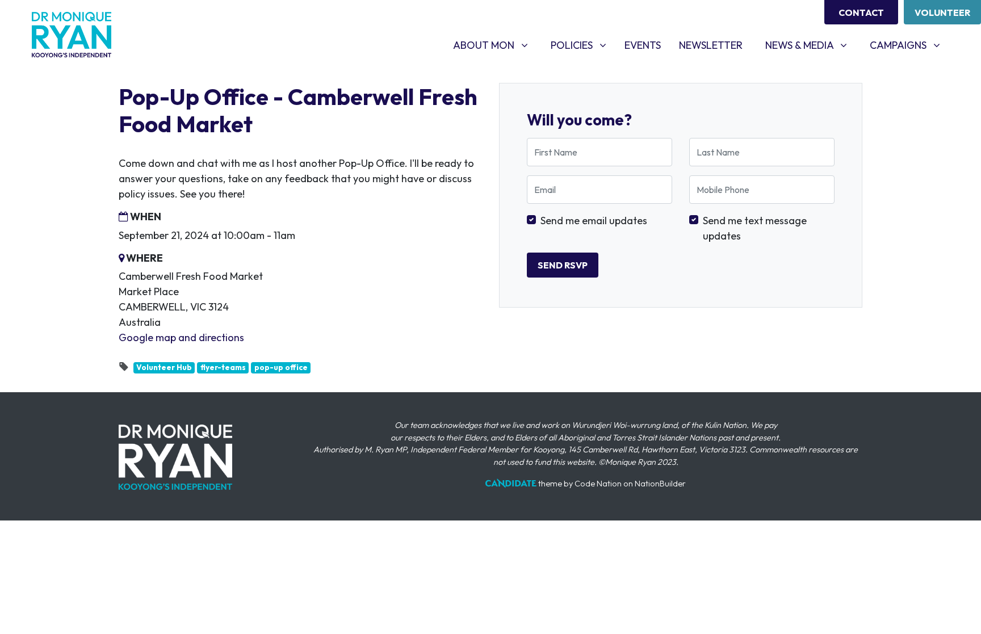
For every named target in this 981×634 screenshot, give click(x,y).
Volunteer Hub (164, 367)
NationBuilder (660, 483)
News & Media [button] (810, 45)
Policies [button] (582, 45)
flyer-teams (223, 367)
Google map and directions (181, 337)
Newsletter (711, 45)
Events (647, 45)
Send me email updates (593, 220)
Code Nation (598, 483)
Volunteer (942, 12)
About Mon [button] (494, 45)
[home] (71, 34)
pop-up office (281, 367)
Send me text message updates (755, 228)
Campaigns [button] (909, 45)
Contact (861, 12)
